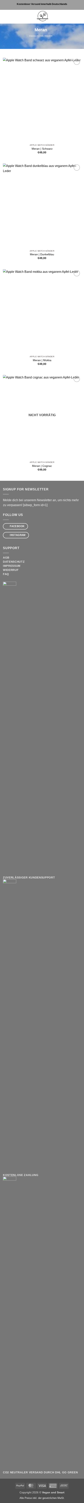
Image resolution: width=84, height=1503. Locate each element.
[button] (5, 16)
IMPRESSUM (12, 565)
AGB (6, 557)
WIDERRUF (11, 570)
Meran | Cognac (42, 465)
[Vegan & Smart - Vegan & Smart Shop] (42, 17)
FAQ (6, 574)
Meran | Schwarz (42, 148)
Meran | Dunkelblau (42, 254)
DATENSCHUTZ (14, 561)
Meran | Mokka (42, 360)
